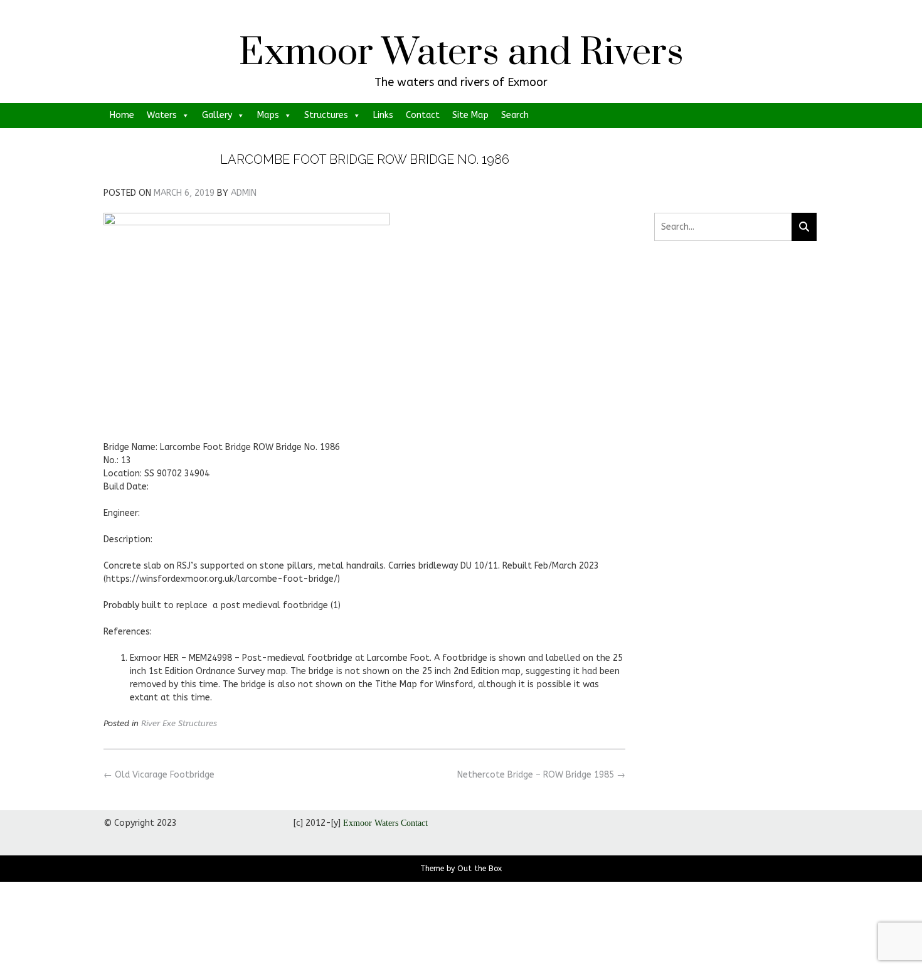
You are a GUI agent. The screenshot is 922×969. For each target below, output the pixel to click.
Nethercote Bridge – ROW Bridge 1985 (541, 774)
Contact (423, 115)
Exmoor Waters (370, 823)
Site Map (470, 115)
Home (122, 115)
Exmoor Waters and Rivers (461, 53)
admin (244, 193)
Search (515, 115)
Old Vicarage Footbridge (159, 774)
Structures (326, 115)
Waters (162, 115)
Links (383, 115)
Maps (268, 115)
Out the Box (479, 868)
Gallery (217, 115)
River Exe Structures (179, 723)
